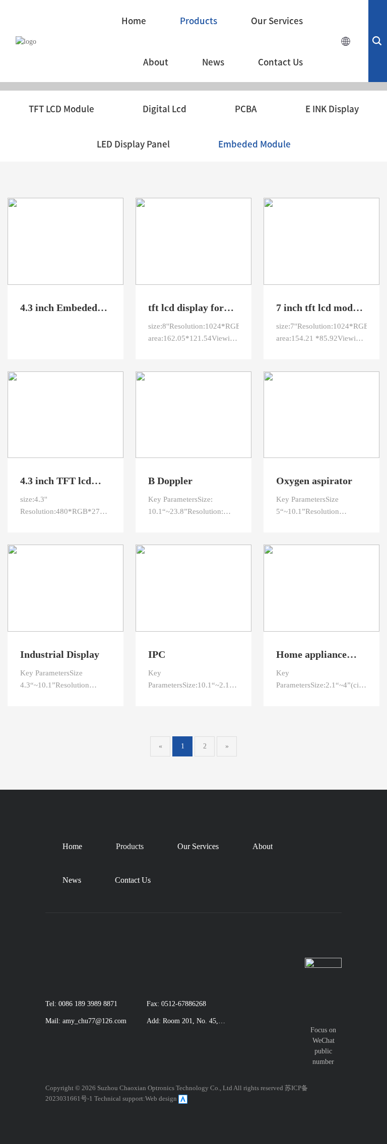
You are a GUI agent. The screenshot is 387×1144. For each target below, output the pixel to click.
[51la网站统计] (182, 1098)
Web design (161, 1098)
